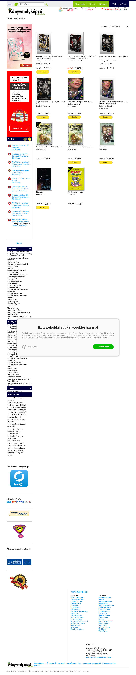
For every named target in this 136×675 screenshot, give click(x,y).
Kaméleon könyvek (14, 417)
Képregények (12, 279)
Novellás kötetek (13, 287)
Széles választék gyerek (16, 446)
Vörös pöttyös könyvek (15, 450)
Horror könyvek (12, 272)
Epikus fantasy (12, 266)
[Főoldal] (15, 4)
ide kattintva (95, 338)
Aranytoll (10, 400)
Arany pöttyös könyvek (15, 398)
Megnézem (17, 128)
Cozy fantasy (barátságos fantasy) (19, 254)
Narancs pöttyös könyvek (16, 424)
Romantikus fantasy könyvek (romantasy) (17, 290)
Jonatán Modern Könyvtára (17, 415)
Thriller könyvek (13, 308)
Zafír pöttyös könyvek (15, 453)
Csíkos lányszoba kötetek (16, 407)
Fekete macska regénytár (16, 410)
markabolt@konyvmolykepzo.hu (98, 657)
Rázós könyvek (12, 434)
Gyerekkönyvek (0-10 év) (16, 270)
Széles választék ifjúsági (16, 448)
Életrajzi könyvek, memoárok (17, 264)
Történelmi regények (14, 310)
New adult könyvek (14, 285)
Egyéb (9, 455)
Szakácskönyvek (13, 304)
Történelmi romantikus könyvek (18, 312)
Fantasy (10, 268)
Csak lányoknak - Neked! (16, 405)
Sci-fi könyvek (12, 300)
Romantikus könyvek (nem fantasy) (17, 296)
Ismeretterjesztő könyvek (16, 277)
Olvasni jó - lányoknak (15, 429)
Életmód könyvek (13, 262)
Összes (19, 243)
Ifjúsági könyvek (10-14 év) (17, 275)
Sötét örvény (11, 438)
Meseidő (10, 422)
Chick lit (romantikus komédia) (18, 252)
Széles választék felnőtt (15, 443)
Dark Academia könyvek (16, 256)
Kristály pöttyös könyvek (16, 419)
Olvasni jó (11, 426)
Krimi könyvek (12, 283)
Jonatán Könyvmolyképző (16, 412)
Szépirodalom (12, 306)
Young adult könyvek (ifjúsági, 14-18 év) (19, 317)
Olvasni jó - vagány (14, 431)
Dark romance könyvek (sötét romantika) (17, 259)
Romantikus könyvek (14, 293)
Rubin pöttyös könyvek (15, 436)
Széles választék (13, 441)
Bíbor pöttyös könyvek (15, 403)
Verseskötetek (12, 314)
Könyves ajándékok (14, 281)
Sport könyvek (12, 302)
